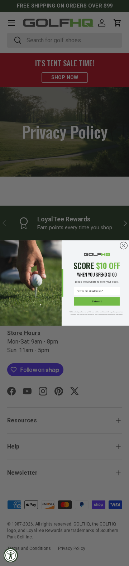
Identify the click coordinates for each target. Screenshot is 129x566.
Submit (96, 301)
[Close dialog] (123, 245)
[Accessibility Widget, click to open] (11, 555)
